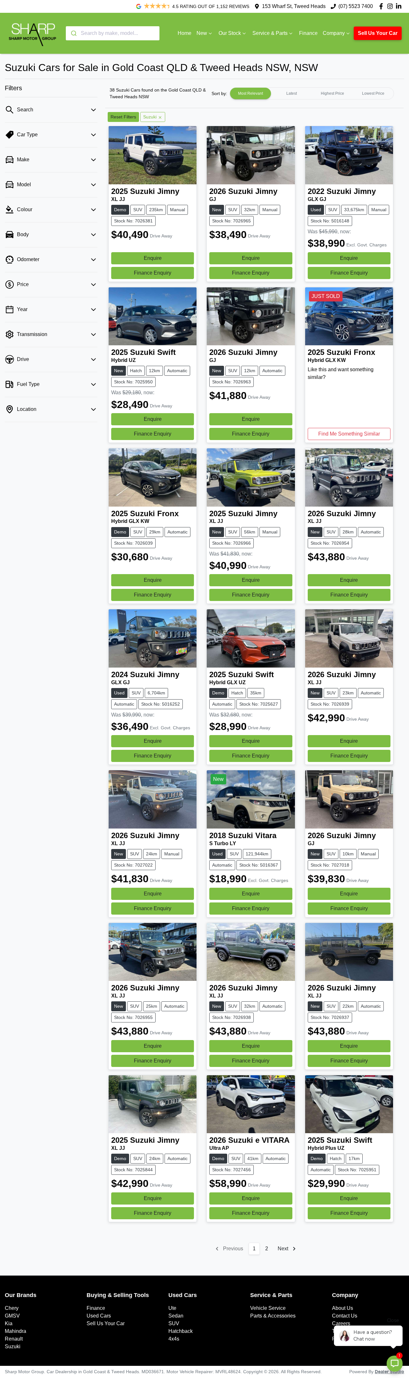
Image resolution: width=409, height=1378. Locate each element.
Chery (12, 1308)
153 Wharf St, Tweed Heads (294, 6)
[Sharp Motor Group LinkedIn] (400, 6)
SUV (173, 1323)
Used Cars (99, 1315)
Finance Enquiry (152, 273)
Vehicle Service (268, 1308)
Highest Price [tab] (332, 93)
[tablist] (312, 93)
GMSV (12, 1315)
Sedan (175, 1315)
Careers (341, 1323)
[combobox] (112, 33)
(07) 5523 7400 (355, 6)
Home (184, 33)
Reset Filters (123, 116)
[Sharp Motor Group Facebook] (382, 6)
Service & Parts (270, 33)
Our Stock (230, 33)
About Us (342, 1308)
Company (334, 33)
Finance (308, 33)
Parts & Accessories (273, 1315)
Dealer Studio (389, 1372)
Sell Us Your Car (377, 33)
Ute (172, 1308)
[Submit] (73, 33)
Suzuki (12, 1346)
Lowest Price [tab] (373, 93)
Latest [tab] (291, 93)
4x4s (173, 1339)
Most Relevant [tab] (250, 93)
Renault (14, 1339)
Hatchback (180, 1331)
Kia (8, 1323)
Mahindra (15, 1331)
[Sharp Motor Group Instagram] (391, 6)
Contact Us (344, 1315)
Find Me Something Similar (349, 434)
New (202, 33)
